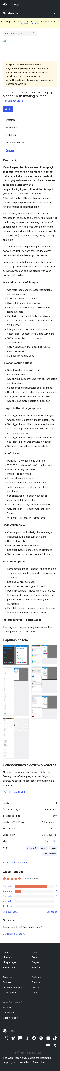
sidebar (52, 854)
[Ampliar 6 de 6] (53, 699)
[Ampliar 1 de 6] (24, 648)
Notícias (7, 957)
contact (44, 848)
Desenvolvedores (12, 987)
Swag (35, 992)
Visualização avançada (15, 862)
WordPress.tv (11, 992)
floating (53, 848)
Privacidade (9, 967)
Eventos (35, 982)
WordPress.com (13, 1002)
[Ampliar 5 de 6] (53, 670)
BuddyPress (11, 1017)
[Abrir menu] (55, 4)
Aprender (8, 977)
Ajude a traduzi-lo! (30, 23)
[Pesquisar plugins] (34, 33)
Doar (35, 987)
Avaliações (11, 127)
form (45, 854)
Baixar (8, 108)
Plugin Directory (10, 13)
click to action (32, 848)
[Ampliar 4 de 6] (53, 648)
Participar (36, 977)
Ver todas (52, 911)
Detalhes (10, 119)
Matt (7, 1007)
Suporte (10, 150)
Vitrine (34, 952)
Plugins (35, 962)
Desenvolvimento (15, 142)
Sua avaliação (10, 911)
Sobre (6, 952)
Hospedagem (10, 962)
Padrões (35, 967)
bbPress (9, 1012)
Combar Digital (15, 100)
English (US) (51, 841)
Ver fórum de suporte (14, 933)
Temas (35, 957)
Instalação (11, 135)
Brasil (12, 1030)
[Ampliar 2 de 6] (24, 671)
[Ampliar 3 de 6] (24, 721)
